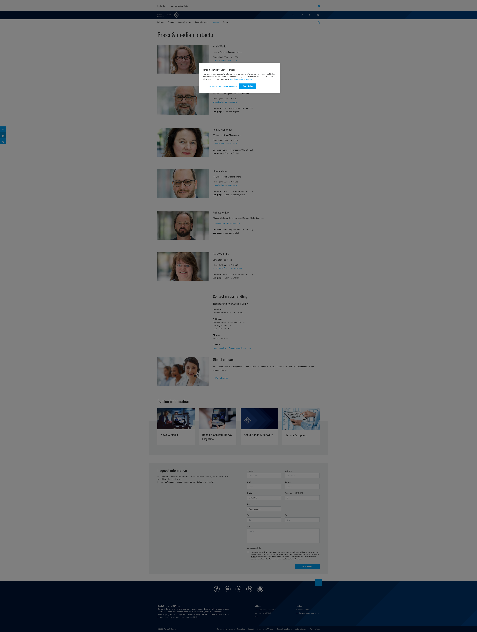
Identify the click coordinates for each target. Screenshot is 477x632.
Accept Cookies (248, 86)
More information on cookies (241, 79)
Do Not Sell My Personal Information (223, 86)
